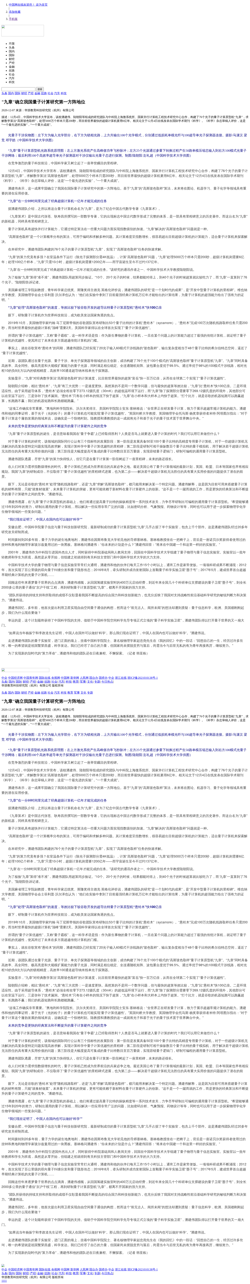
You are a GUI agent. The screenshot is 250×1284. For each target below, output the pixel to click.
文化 (90, 681)
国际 (17, 93)
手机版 (13, 18)
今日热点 (107, 681)
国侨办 (103, 677)
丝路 (44, 93)
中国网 (65, 677)
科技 (64, 93)
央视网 (55, 677)
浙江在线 (121, 677)
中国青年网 (30, 677)
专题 (97, 681)
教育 (76, 681)
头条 (4, 93)
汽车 (57, 93)
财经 (24, 93)
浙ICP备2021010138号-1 (142, 677)
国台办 (93, 677)
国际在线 (45, 677)
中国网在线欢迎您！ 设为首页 (28, 4)
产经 (31, 93)
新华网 (74, 677)
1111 (4, 1280)
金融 (37, 93)
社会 (50, 93)
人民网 (84, 677)
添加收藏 (14, 11)
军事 (83, 681)
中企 (4, 677)
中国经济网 (15, 677)
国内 (11, 93)
